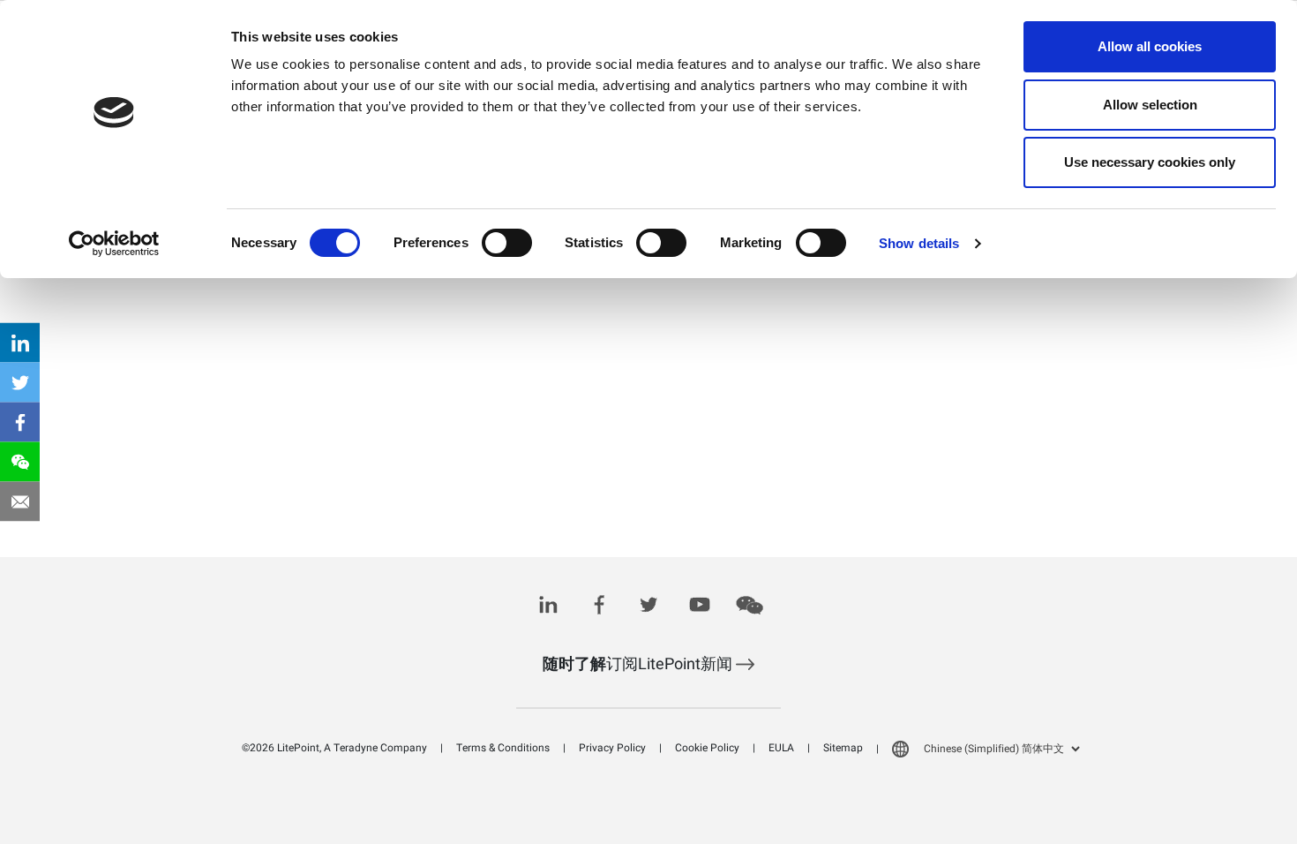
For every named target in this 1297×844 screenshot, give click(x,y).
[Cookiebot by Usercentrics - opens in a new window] (114, 243)
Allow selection (1150, 104)
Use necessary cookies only (1149, 162)
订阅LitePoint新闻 (639, 664)
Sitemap (843, 748)
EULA (781, 748)
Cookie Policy (707, 748)
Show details (919, 243)
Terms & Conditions (503, 748)
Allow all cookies (1150, 46)
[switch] (507, 243)
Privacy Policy (612, 748)
